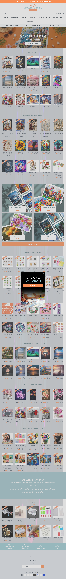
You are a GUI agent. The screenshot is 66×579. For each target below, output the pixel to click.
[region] (33, 1)
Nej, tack (33, 289)
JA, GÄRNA (33, 285)
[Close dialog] (43, 273)
